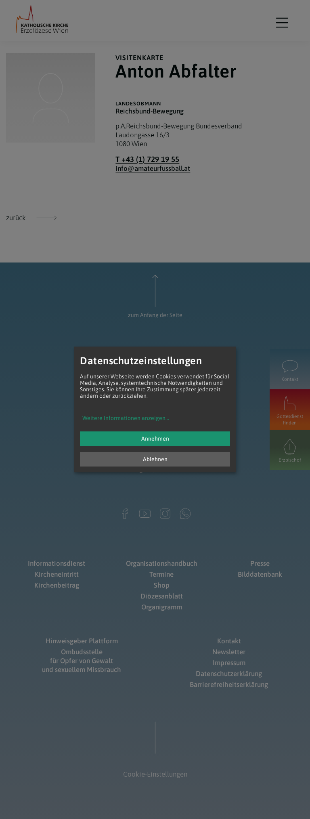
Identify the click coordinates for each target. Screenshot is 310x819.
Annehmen (155, 439)
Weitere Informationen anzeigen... (125, 418)
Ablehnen (155, 459)
